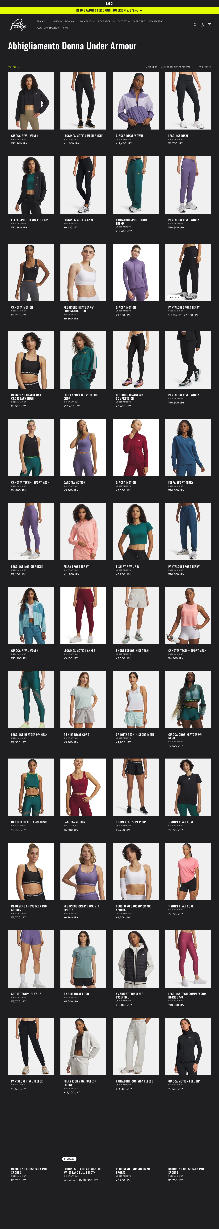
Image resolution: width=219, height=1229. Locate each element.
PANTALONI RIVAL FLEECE (27, 1081)
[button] (42, 21)
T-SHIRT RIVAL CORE (76, 734)
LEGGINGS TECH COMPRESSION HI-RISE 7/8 (187, 995)
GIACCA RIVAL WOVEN (24, 135)
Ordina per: (151, 66)
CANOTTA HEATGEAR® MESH (29, 822)
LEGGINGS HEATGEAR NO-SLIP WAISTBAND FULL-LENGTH (82, 1170)
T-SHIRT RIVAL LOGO (76, 993)
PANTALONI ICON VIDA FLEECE (134, 1081)
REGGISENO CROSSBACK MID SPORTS (29, 907)
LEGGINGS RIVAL (178, 135)
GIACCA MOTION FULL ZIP (184, 1081)
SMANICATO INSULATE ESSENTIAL (129, 995)
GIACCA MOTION (126, 307)
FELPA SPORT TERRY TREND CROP (81, 396)
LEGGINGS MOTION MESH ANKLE (83, 135)
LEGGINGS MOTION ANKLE (79, 220)
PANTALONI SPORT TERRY (184, 307)
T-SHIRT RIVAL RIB (127, 566)
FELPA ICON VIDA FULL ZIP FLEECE (80, 1082)
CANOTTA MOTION (22, 307)
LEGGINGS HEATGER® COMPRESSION (129, 396)
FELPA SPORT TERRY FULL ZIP (29, 220)
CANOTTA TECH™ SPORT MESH (30, 482)
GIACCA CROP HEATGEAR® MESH (185, 736)
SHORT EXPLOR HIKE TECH (132, 650)
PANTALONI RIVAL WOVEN (184, 220)
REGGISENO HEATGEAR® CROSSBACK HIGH (79, 309)
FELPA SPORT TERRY (181, 482)
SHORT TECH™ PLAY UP (131, 822)
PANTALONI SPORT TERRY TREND (131, 221)
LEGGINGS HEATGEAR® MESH (29, 734)
